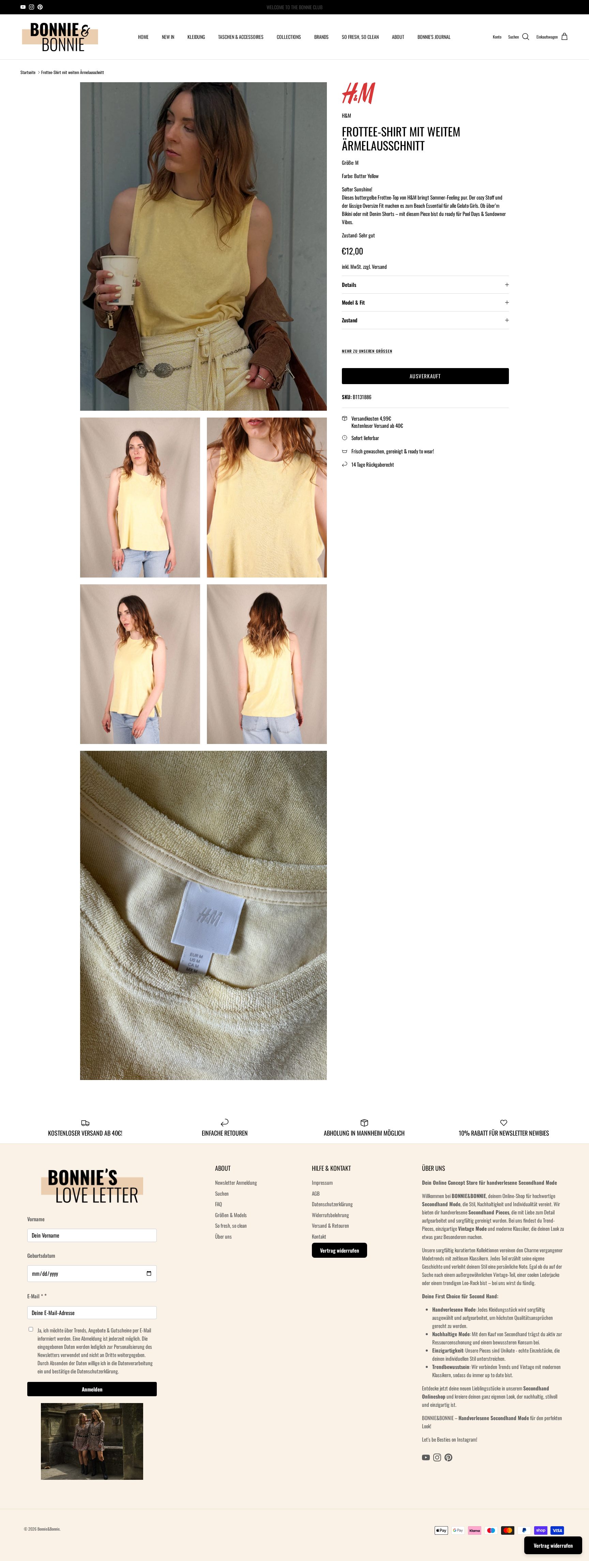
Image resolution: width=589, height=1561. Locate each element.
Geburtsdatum (248, 776)
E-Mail (241, 805)
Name (242, 751)
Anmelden (295, 859)
